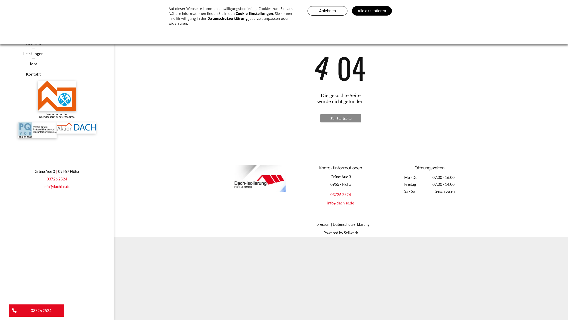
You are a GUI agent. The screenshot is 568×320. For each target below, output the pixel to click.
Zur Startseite (340, 118)
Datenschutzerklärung (351, 224)
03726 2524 (57, 179)
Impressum (321, 224)
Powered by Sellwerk (340, 232)
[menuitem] (33, 53)
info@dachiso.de (56, 186)
